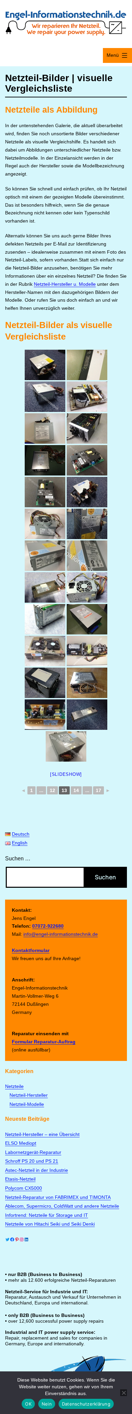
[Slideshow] (66, 774)
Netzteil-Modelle (26, 1104)
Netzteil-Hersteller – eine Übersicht (42, 1134)
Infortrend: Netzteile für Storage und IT (46, 1215)
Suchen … (17, 858)
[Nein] (123, 1392)
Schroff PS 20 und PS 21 (31, 1161)
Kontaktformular (30, 950)
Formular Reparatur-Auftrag (43, 1041)
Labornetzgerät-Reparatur (33, 1152)
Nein (47, 1404)
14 (76, 790)
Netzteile (14, 1086)
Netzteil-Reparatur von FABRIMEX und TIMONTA (58, 1197)
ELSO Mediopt (20, 1143)
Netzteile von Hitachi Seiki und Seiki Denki (50, 1224)
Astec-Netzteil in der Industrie (36, 1170)
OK (28, 1404)
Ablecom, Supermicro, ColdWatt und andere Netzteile (62, 1206)
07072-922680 (48, 926)
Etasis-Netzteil (20, 1179)
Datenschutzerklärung (86, 1404)
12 (52, 790)
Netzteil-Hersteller (28, 1095)
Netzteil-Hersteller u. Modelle (65, 284)
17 (98, 790)
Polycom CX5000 (23, 1188)
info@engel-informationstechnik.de (60, 934)
